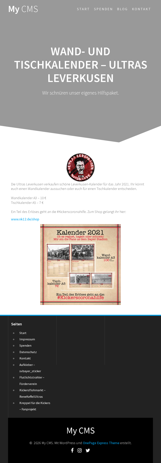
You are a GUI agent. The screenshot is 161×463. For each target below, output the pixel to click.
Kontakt (141, 9)
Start (83, 9)
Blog (122, 9)
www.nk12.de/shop (25, 219)
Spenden (103, 9)
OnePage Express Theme (101, 443)
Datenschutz (28, 352)
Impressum (27, 339)
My (23, 9)
